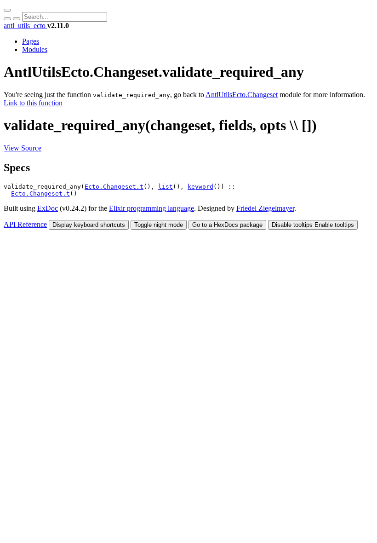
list (165, 186)
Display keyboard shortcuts (88, 224)
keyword (200, 186)
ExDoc (47, 208)
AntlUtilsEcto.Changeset (242, 94)
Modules (34, 49)
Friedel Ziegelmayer (265, 208)
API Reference (25, 224)
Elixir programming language (151, 208)
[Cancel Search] (16, 18)
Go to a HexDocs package (227, 224)
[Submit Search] (7, 18)
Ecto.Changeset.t (114, 186)
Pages (30, 41)
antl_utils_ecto (25, 25)
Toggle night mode (158, 224)
